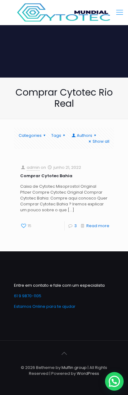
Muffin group (74, 367)
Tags (56, 135)
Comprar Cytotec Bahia (46, 176)
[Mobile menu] (119, 12)
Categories (30, 135)
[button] (114, 381)
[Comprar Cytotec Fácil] (64, 12)
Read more (97, 226)
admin (33, 167)
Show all (101, 141)
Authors (84, 135)
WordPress (88, 373)
